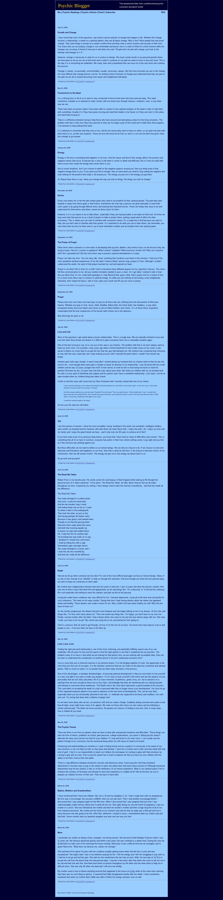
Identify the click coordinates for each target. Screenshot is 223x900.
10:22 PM (80, 821)
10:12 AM (80, 409)
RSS (163, 12)
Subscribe (110, 12)
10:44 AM (80, 81)
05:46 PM (80, 632)
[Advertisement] (90, 19)
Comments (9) (90, 141)
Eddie (132, 871)
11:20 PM (80, 231)
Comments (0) (90, 320)
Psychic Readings (71, 12)
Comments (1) (90, 409)
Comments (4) (90, 184)
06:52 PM (80, 463)
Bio (59, 12)
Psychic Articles (88, 12)
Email (101, 12)
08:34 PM (80, 881)
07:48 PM (80, 779)
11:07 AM (80, 141)
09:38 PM (80, 559)
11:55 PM (80, 715)
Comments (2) (90, 881)
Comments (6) (90, 463)
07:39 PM (80, 285)
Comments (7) (90, 81)
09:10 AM (80, 184)
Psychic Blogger (74, 5)
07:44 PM (80, 320)
